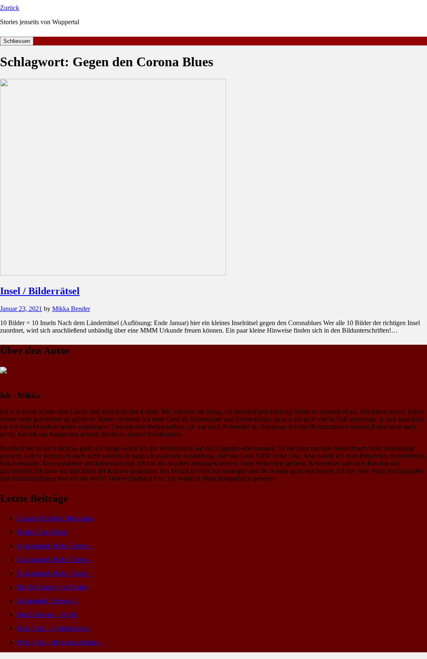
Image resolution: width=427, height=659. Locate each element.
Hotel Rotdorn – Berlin (47, 614)
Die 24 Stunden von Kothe (52, 587)
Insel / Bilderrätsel (40, 291)
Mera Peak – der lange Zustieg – (59, 642)
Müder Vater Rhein (42, 532)
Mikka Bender (71, 308)
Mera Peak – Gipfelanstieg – (54, 628)
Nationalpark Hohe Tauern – (54, 545)
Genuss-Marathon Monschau (55, 518)
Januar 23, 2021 (21, 308)
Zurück (9, 7)
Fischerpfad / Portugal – (48, 600)
